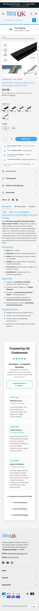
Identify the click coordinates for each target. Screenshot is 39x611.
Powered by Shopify (21, 606)
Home (3, 37)
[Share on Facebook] (13, 200)
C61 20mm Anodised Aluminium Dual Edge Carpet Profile (18, 38)
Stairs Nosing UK (11, 606)
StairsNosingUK (7, 79)
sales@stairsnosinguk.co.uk (17, 553)
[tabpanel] (19, 269)
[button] (36, 13)
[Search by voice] (34, 20)
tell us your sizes (27, 150)
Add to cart (26, 139)
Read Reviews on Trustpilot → (19, 384)
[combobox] (19, 20)
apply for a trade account (29, 159)
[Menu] (3, 13)
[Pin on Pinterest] (17, 200)
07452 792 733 (26, 164)
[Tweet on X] (9, 200)
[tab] (6, 206)
